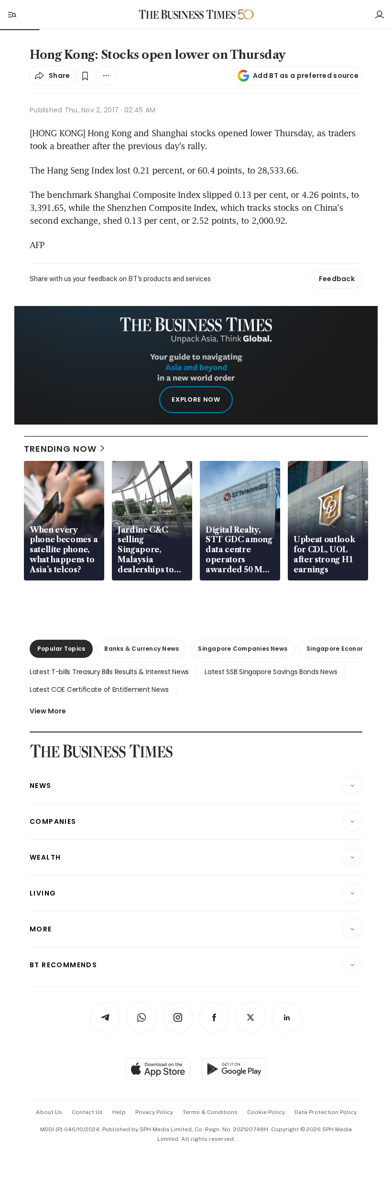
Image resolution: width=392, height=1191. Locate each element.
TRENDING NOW (60, 449)
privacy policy (154, 1112)
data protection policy (325, 1112)
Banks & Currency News (141, 649)
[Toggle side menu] (11, 14)
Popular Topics (61, 649)
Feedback (337, 279)
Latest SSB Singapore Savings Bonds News (271, 672)
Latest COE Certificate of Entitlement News (99, 689)
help (119, 1112)
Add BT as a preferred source (306, 75)
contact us (87, 1112)
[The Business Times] (187, 15)
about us (49, 1112)
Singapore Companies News (242, 649)
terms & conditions (210, 1112)
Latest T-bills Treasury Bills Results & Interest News (109, 672)
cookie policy (266, 1112)
